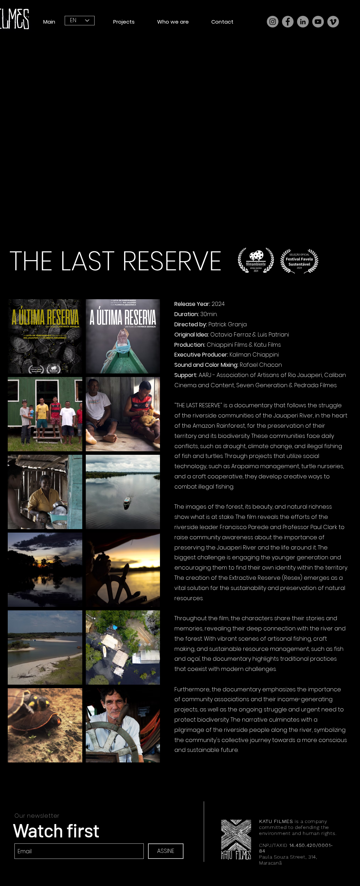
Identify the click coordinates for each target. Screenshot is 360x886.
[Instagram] (272, 21)
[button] (124, 21)
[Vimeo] (333, 21)
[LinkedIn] (303, 21)
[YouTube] (318, 21)
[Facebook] (288, 21)
